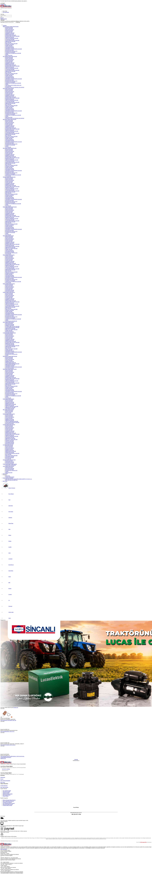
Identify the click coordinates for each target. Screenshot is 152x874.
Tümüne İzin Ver (12, 872)
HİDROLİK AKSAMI (9, 37)
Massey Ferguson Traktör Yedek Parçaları (10, 26)
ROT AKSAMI (8, 42)
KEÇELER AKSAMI (9, 50)
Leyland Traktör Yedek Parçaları (9, 424)
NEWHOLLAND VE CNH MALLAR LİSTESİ (14, 87)
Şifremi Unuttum (3, 18)
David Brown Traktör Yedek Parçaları (10, 356)
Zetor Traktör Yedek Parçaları (8, 322)
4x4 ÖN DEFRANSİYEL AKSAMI (12, 40)
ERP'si (145, 842)
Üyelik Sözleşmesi (3, 785)
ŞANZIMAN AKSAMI (9, 32)
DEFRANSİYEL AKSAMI (10, 35)
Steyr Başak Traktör (6, 794)
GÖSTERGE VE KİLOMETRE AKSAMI (13, 48)
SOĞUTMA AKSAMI (9, 29)
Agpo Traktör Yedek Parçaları (8, 466)
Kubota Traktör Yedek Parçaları (9, 413)
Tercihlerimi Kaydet (19, 872)
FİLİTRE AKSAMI (9, 30)
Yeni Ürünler (5, 473)
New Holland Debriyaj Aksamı (9, 803)
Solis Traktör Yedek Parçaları (8, 235)
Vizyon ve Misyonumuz (9, 476)
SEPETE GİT (3, 758)
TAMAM (76, 759)
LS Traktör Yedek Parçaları (8, 444)
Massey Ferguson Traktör (7, 793)
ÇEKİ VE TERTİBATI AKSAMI (11, 38)
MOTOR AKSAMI (9, 27)
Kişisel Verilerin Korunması (8, 477)
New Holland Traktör (7, 790)
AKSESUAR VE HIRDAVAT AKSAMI (13, 53)
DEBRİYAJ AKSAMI (9, 34)
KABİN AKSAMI (8, 45)
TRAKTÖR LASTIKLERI (10, 465)
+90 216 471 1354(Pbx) (6, 769)
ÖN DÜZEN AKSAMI (9, 39)
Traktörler (5, 25)
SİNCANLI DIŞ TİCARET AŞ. (11, 480)
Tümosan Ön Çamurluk (7, 802)
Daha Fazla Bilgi (3, 849)
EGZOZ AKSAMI (8, 31)
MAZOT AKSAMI (9, 28)
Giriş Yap (18, 22)
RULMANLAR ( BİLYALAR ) (11, 51)
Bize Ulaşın (5, 481)
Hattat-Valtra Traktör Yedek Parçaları (10, 206)
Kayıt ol (2, 17)
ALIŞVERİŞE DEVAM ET (5, 757)
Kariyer (1, 778)
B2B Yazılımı (142, 842)
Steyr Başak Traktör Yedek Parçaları (9, 148)
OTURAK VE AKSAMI (10, 52)
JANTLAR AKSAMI (9, 46)
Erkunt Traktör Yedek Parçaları (8, 254)
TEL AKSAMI (8, 86)
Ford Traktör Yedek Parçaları (8, 88)
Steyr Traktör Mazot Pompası (8, 801)
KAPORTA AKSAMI (9, 44)
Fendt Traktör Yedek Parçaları (8, 398)
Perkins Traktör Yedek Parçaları (9, 283)
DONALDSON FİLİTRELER (11, 321)
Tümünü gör (15, 707)
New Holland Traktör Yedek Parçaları (10, 56)
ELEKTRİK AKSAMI (9, 47)
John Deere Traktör (6, 791)
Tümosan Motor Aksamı (7, 805)
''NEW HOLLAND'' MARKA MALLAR (13, 85)
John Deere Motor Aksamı (8, 804)
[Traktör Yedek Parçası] (5, 6)
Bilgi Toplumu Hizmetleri (5, 780)
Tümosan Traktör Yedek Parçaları (9, 177)
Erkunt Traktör (5, 796)
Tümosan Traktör (6, 792)
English (1, 4)
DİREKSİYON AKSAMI (10, 41)
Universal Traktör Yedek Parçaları (9, 459)
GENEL (6, 54)
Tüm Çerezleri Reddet (4, 872)
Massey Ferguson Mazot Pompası (9, 800)
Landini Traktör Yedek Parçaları (9, 292)
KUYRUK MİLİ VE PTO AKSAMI (12, 36)
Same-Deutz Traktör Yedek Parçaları (10, 369)
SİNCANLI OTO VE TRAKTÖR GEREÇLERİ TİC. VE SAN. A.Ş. (18, 479)
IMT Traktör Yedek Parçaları (8, 409)
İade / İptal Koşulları (4, 787)
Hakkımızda (7, 475)
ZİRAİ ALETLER (8, 55)
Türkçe (3, 3)
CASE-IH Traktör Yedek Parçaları (9, 332)
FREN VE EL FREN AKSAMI (11, 43)
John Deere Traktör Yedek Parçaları (9, 119)
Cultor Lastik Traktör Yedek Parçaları (10, 464)
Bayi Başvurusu (6, 12)
